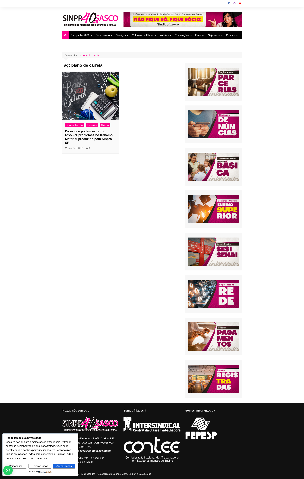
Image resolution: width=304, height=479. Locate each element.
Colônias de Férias (142, 35)
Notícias (164, 35)
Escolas (199, 35)
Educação (92, 125)
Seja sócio (214, 35)
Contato (230, 35)
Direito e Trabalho (75, 125)
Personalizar (16, 466)
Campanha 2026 (80, 35)
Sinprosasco (103, 35)
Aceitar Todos (64, 466)
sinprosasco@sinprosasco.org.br (90, 450)
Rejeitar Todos (40, 466)
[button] (8, 470)
